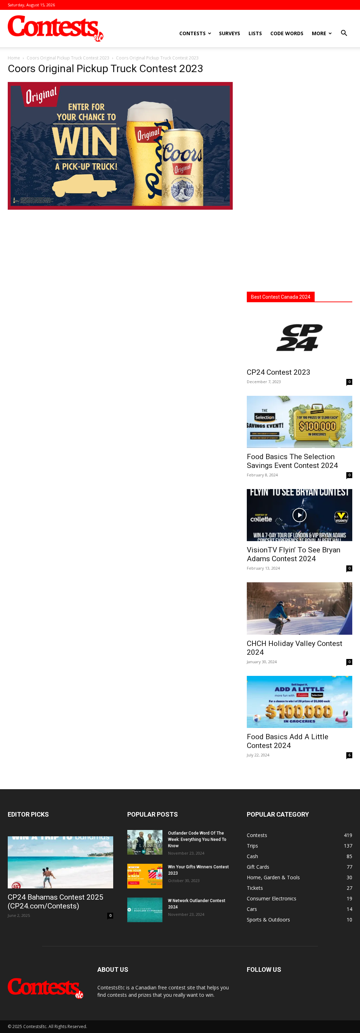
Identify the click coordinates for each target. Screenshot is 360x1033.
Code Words (286, 33)
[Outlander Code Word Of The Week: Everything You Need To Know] (144, 842)
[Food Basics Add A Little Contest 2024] (299, 702)
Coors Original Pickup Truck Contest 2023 (68, 58)
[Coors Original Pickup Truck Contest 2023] (120, 208)
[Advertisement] (299, 170)
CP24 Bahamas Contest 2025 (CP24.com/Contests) (55, 901)
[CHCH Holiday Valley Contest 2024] (299, 608)
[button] (343, 34)
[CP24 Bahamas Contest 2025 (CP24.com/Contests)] (60, 862)
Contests (192, 33)
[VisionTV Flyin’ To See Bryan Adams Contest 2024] (299, 515)
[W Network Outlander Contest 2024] (144, 910)
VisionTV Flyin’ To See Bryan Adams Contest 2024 (293, 554)
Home (14, 58)
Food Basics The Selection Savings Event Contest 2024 (292, 461)
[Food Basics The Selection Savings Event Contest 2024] (299, 422)
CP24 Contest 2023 (278, 372)
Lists (255, 33)
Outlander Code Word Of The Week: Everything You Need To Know (197, 839)
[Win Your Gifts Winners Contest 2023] (144, 876)
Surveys (229, 33)
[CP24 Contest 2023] (299, 337)
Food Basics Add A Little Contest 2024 (287, 741)
